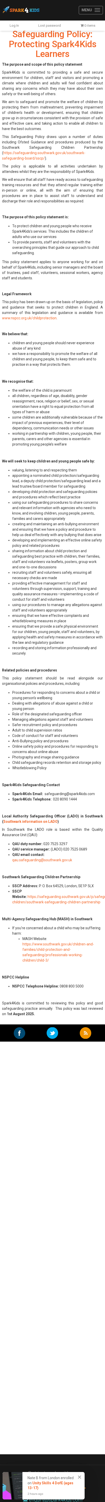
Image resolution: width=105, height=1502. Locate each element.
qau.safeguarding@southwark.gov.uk (42, 860)
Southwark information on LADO (30, 821)
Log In (14, 25)
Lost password (49, 25)
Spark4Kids (21, 10)
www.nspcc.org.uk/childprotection (29, 318)
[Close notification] (79, 1477)
